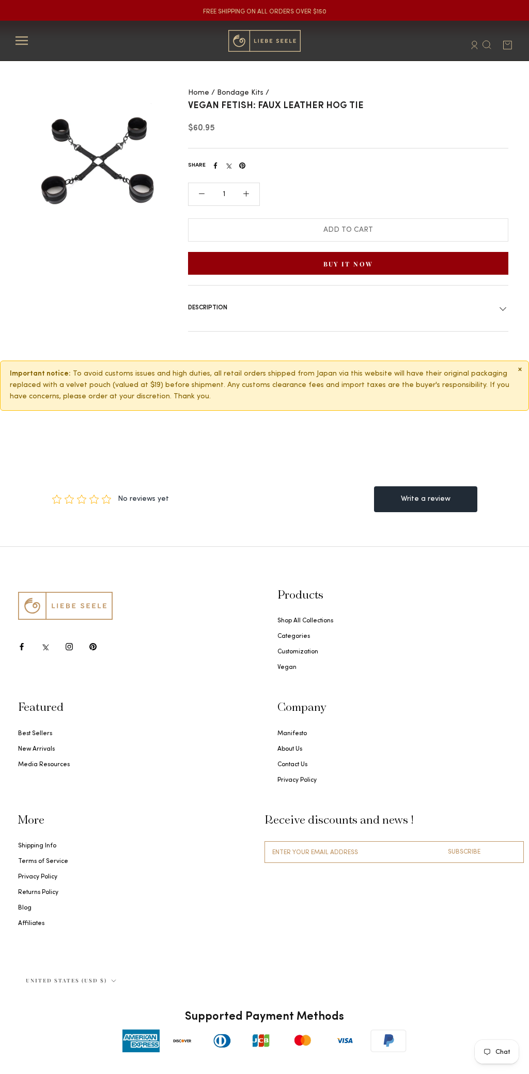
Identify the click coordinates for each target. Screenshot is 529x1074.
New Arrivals (36, 749)
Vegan (287, 667)
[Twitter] (229, 165)
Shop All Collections (305, 621)
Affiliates (31, 923)
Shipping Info (37, 846)
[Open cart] (507, 45)
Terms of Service (43, 861)
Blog (25, 908)
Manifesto (292, 733)
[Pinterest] (242, 165)
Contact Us (292, 765)
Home (198, 93)
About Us (289, 749)
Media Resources (44, 765)
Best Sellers (35, 733)
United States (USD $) (66, 980)
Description (207, 308)
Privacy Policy (297, 780)
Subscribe (464, 852)
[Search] (486, 44)
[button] (202, 194)
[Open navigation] (21, 40)
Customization (297, 652)
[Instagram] (69, 646)
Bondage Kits (240, 93)
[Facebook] (215, 165)
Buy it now (348, 264)
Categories (293, 636)
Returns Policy (38, 892)
